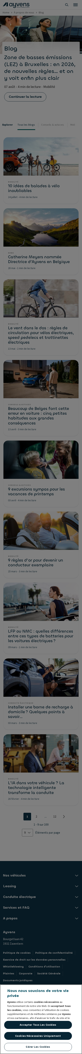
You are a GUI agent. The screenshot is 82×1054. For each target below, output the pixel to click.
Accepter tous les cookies (38, 1024)
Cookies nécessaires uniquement (38, 1036)
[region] (41, 1019)
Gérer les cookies (38, 1046)
